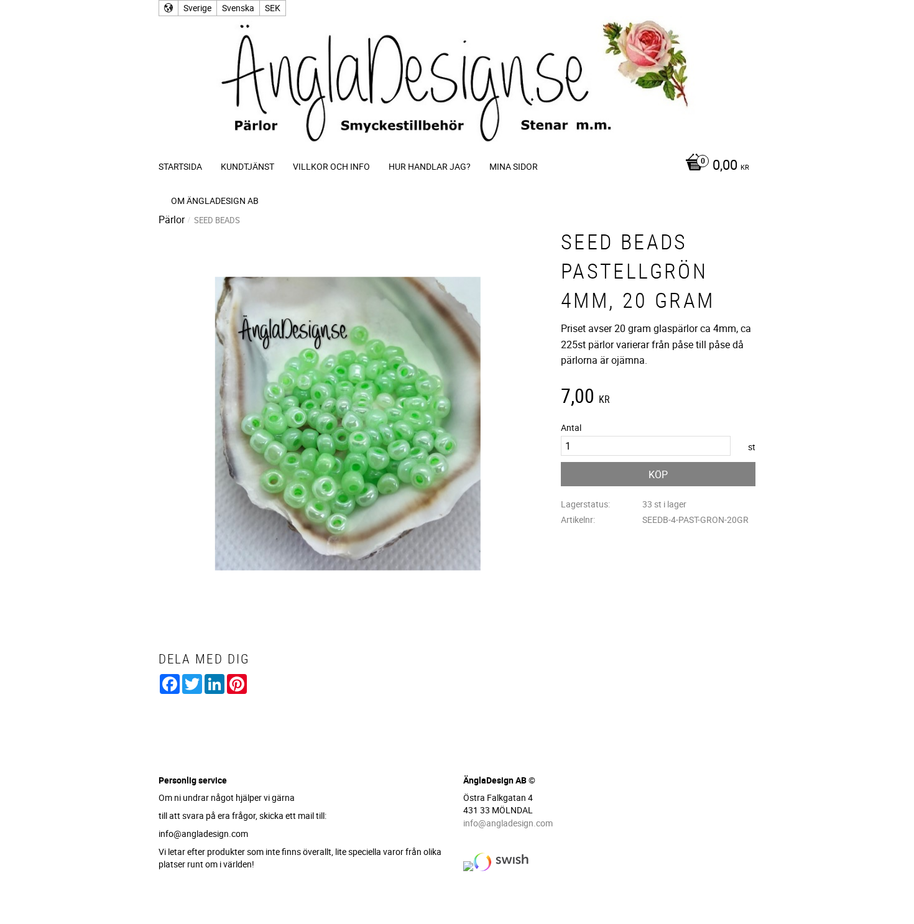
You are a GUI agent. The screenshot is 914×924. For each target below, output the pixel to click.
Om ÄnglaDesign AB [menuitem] (215, 200)
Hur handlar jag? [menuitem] (430, 166)
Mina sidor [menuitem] (513, 166)
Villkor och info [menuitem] (331, 166)
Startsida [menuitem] (180, 166)
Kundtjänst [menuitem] (247, 166)
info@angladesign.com (508, 823)
